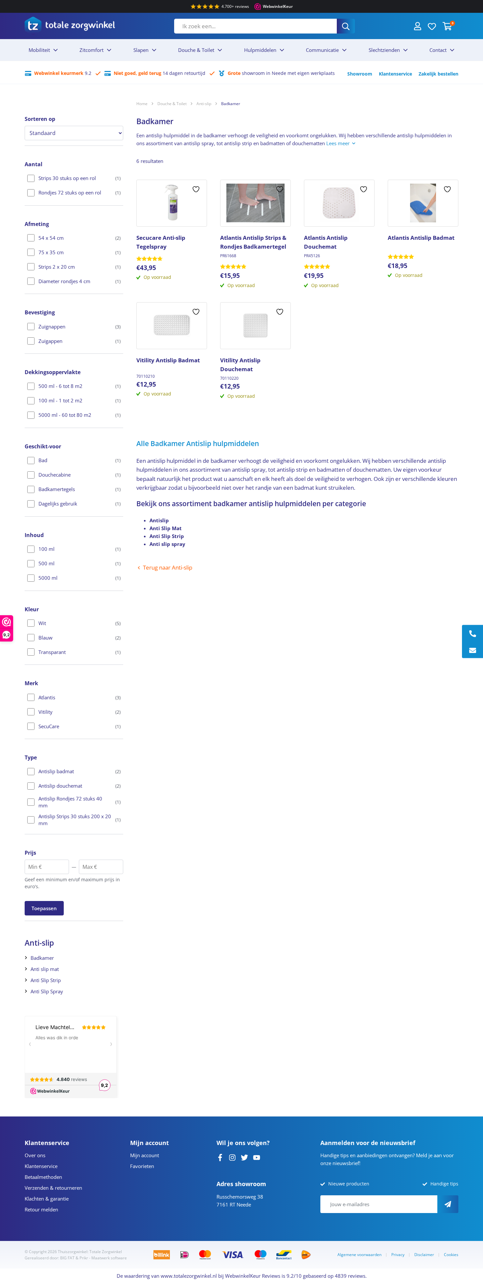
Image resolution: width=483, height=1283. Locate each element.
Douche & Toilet (196, 50)
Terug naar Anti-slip (167, 567)
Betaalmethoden (43, 1177)
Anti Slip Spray (47, 991)
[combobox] (255, 26)
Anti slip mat (45, 969)
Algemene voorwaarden (359, 1254)
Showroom (359, 74)
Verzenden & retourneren (53, 1187)
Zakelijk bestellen (438, 74)
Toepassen (44, 908)
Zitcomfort (92, 50)
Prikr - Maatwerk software (103, 1258)
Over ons (35, 1155)
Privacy (397, 1254)
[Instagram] (232, 1157)
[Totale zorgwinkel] (70, 26)
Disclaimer (424, 1254)
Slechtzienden (384, 50)
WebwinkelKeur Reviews (252, 1275)
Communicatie (322, 50)
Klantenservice (395, 74)
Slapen (141, 50)
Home (142, 103)
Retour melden (41, 1209)
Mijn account (144, 1155)
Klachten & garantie (47, 1198)
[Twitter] (244, 1157)
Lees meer (338, 143)
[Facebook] (220, 1157)
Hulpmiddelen (260, 50)
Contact (438, 50)
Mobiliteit (39, 50)
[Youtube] (256, 1157)
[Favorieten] (432, 26)
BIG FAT (67, 1258)
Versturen (447, 1204)
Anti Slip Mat (166, 528)
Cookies (451, 1254)
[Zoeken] (346, 26)
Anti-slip (203, 103)
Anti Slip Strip (46, 980)
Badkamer (42, 958)
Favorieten (142, 1166)
